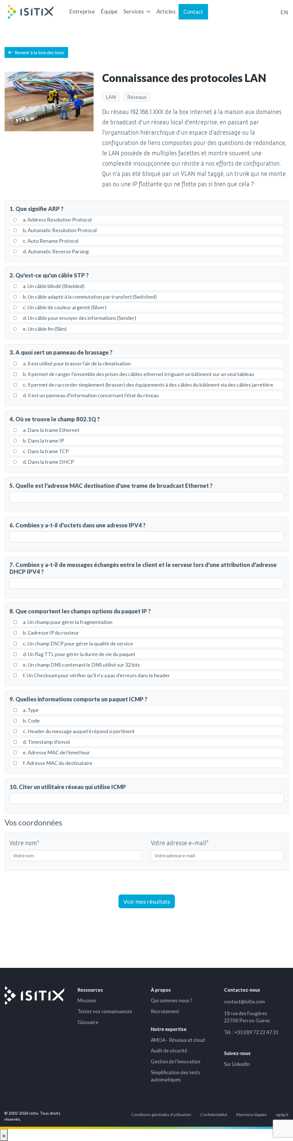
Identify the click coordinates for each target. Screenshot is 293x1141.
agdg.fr (282, 1114)
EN (284, 12)
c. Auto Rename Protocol (50, 241)
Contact (193, 11)
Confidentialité (213, 1114)
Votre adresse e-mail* (180, 842)
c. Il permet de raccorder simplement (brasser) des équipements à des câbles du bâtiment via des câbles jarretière (147, 384)
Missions (87, 1000)
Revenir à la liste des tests (39, 52)
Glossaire (88, 1022)
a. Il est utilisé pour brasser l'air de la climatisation (76, 363)
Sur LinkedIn (237, 1064)
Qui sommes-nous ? (171, 1000)
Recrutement (165, 1011)
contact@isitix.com (244, 1002)
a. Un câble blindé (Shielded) (53, 286)
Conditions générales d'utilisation (161, 1114)
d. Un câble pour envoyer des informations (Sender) (79, 318)
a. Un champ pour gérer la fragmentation (67, 622)
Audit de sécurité (169, 1051)
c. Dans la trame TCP (45, 451)
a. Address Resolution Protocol (57, 219)
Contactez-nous (242, 990)
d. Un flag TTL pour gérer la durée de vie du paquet (78, 654)
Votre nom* (24, 842)
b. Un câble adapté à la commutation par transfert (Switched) (89, 296)
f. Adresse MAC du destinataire (57, 763)
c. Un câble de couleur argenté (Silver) (64, 307)
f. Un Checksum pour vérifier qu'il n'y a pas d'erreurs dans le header (96, 675)
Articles (166, 11)
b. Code (31, 720)
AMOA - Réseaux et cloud (178, 1040)
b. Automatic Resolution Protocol (59, 230)
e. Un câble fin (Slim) (44, 329)
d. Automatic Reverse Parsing (55, 251)
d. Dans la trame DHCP (48, 462)
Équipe (109, 11)
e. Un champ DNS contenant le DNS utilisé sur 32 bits (81, 664)
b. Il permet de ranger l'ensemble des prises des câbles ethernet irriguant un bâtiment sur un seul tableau (138, 374)
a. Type (30, 710)
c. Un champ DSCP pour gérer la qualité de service (77, 643)
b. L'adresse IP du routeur (50, 632)
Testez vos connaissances (105, 1011)
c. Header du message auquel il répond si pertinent (78, 731)
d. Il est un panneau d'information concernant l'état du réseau (90, 395)
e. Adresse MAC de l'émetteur (56, 752)
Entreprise (82, 11)
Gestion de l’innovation (175, 1061)
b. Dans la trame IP (43, 440)
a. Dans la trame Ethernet (51, 430)
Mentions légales (251, 1114)
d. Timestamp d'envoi (46, 742)
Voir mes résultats (146, 901)
